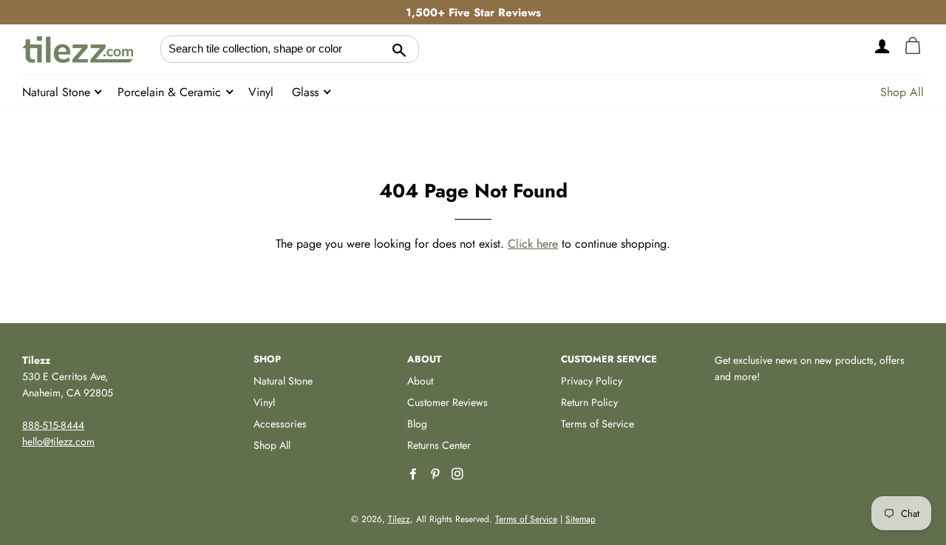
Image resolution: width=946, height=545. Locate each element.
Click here (533, 243)
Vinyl (260, 92)
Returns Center (439, 445)
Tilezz (399, 519)
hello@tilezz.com (58, 441)
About (420, 380)
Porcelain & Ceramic (171, 92)
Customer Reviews (447, 402)
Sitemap (580, 519)
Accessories (280, 423)
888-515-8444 (53, 425)
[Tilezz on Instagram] (459, 474)
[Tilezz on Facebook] (414, 474)
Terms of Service (597, 423)
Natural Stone (58, 92)
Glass (307, 92)
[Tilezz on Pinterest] (436, 474)
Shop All (902, 92)
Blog (417, 423)
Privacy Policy (591, 380)
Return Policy (589, 402)
